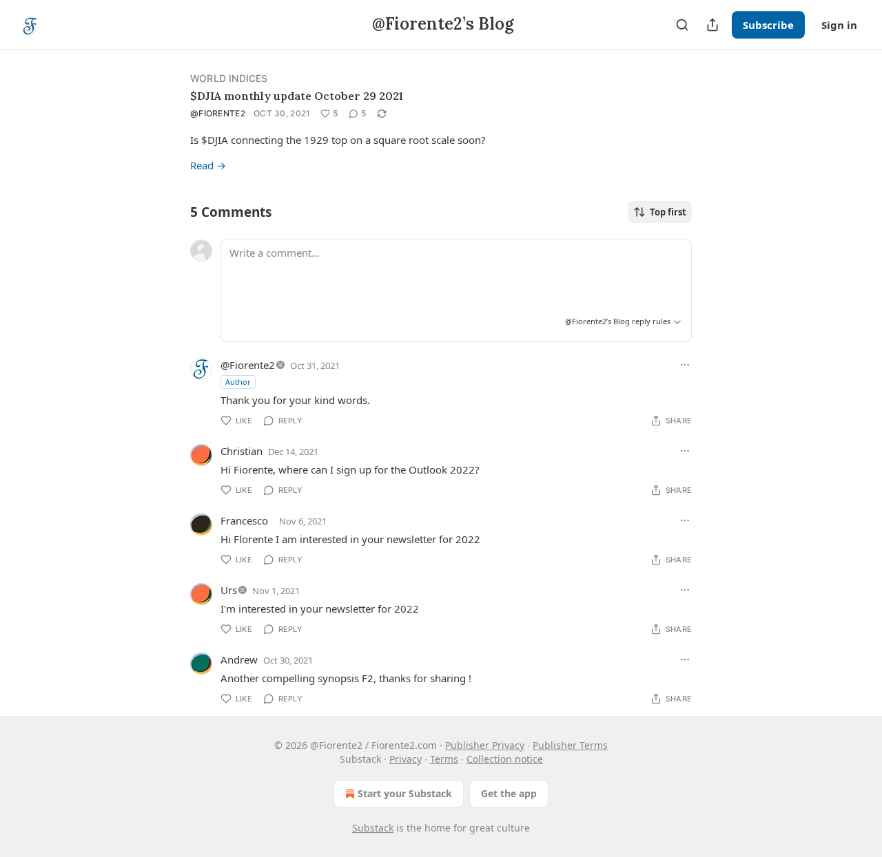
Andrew (239, 659)
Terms (444, 758)
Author (238, 382)
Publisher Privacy (484, 745)
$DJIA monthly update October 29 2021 (296, 96)
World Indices (229, 78)
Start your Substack (405, 793)
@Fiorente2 (217, 113)
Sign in (839, 25)
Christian (241, 451)
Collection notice (504, 758)
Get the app (509, 793)
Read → (208, 165)
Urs (228, 590)
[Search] (682, 25)
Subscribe (768, 25)
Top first (668, 212)
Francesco (244, 520)
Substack (372, 827)
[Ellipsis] (685, 365)
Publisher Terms (570, 745)
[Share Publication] (712, 25)
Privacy (405, 758)
